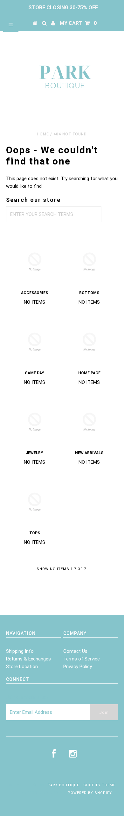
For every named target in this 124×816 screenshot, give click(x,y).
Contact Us (75, 651)
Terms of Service (81, 659)
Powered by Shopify (90, 793)
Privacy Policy (77, 666)
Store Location (22, 666)
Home (43, 134)
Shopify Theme (99, 785)
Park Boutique (63, 785)
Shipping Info (20, 651)
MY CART (78, 23)
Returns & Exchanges (28, 659)
